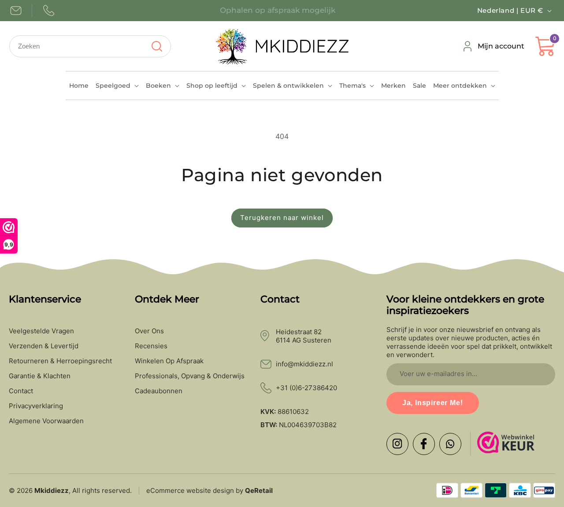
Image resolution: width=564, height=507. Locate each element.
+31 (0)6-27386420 (306, 388)
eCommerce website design (190, 490)
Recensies (151, 346)
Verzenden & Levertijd (43, 346)
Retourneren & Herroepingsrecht (60, 361)
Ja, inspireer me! (432, 402)
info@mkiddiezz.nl (304, 364)
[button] (117, 85)
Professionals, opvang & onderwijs (190, 376)
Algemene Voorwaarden (46, 421)
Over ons (149, 331)
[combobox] (90, 46)
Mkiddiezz (51, 490)
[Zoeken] (156, 46)
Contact (21, 391)
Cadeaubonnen (158, 391)
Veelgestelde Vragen (41, 331)
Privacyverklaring (36, 406)
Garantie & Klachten (39, 376)
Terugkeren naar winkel (282, 217)
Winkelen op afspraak (169, 361)
